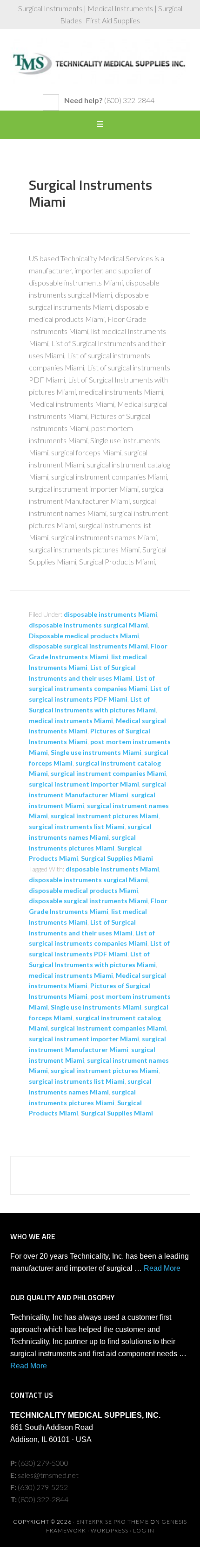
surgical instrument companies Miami (108, 773)
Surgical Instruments (100, 66)
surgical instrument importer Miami (84, 784)
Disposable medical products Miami (84, 636)
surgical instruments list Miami (77, 826)
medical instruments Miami (71, 721)
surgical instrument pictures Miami (105, 816)
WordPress (109, 1530)
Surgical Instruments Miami (90, 193)
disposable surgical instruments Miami (88, 646)
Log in (143, 1530)
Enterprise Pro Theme (112, 1521)
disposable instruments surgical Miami (88, 625)
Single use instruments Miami (96, 752)
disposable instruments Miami (110, 614)
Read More (162, 1268)
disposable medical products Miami (83, 890)
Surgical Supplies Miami (117, 858)
